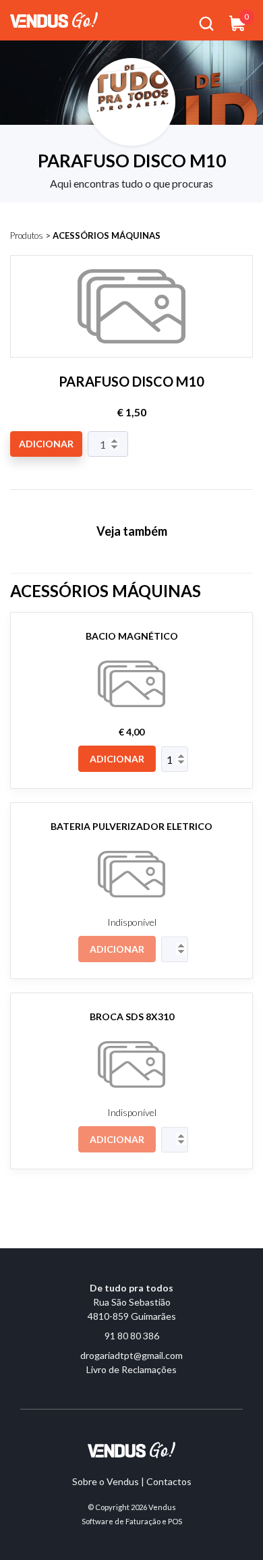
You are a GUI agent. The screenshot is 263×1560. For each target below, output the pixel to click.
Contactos (169, 1481)
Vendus (162, 1507)
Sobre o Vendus (105, 1481)
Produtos (26, 235)
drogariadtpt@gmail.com (131, 1355)
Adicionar (46, 443)
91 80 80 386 (132, 1335)
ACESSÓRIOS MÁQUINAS (106, 235)
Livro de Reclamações (131, 1369)
